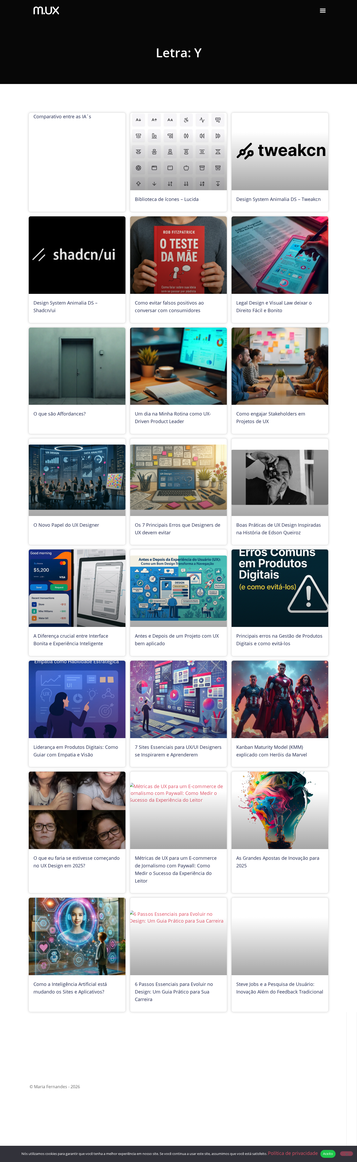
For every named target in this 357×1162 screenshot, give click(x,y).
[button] (322, 10)
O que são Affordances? (59, 414)
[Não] (346, 1153)
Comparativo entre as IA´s (62, 116)
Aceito (328, 1153)
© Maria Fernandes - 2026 (55, 1087)
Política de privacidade (293, 1153)
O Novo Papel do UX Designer (66, 525)
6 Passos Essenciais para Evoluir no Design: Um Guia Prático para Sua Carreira (174, 991)
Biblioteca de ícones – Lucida (167, 199)
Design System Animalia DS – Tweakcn (278, 199)
